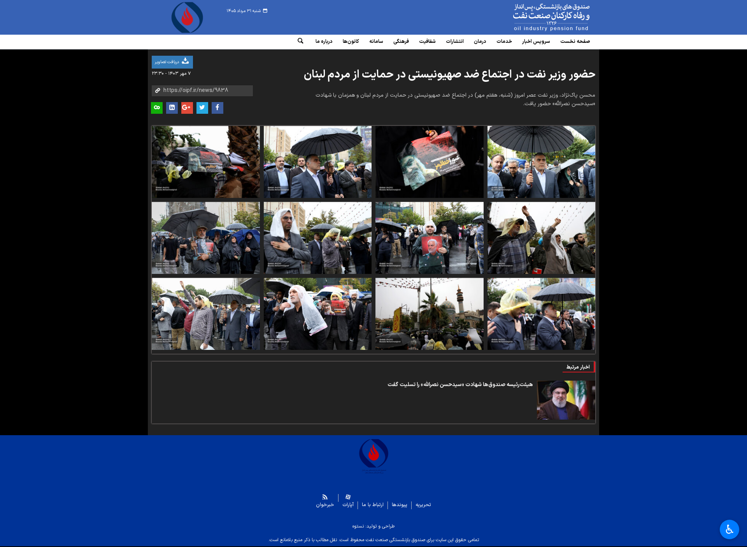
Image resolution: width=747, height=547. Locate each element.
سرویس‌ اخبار (536, 42)
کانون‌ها (351, 42)
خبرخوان (325, 505)
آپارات (348, 505)
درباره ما (324, 42)
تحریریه (423, 505)
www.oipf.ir (533, 17)
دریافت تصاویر (167, 62)
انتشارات (455, 42)
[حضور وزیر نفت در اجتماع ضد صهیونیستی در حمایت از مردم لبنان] (541, 162)
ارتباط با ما (373, 505)
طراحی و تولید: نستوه (373, 526)
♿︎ (729, 529)
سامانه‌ (376, 42)
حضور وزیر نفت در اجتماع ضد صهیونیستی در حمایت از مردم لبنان (449, 75)
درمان (480, 42)
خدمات (504, 42)
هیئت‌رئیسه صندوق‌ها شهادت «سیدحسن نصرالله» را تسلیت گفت (460, 385)
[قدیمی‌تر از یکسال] (566, 400)
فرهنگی (401, 42)
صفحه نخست (575, 42)
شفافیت (427, 42)
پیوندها (399, 505)
